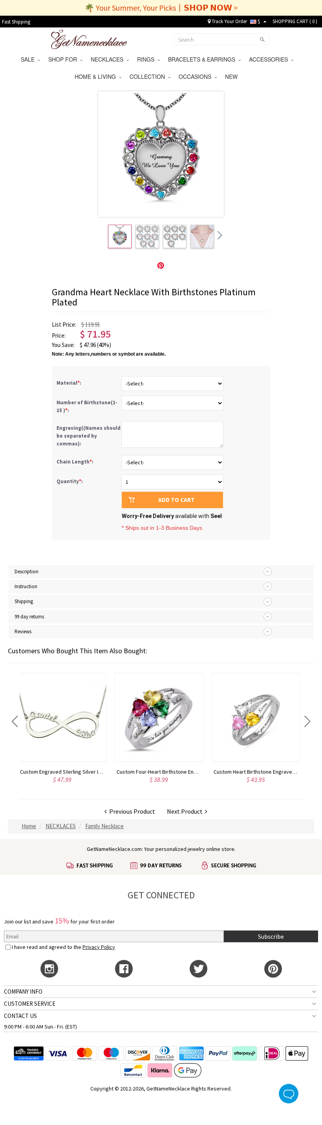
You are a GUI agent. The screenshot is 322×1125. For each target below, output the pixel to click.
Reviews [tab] (23, 631)
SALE (29, 59)
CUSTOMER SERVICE (29, 1003)
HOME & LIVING (97, 76)
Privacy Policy (98, 947)
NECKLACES (108, 59)
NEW (232, 76)
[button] (15, 721)
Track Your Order (228, 21)
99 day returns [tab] (29, 616)
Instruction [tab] (26, 586)
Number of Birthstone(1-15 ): (87, 406)
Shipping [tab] (24, 601)
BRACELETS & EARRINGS (203, 59)
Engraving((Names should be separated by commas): (89, 436)
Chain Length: (76, 461)
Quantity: (70, 481)
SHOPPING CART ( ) (295, 21)
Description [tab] (26, 571)
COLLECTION (149, 76)
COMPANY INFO (23, 991)
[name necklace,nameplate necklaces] (89, 38)
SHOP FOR (64, 59)
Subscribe (271, 936)
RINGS (147, 59)
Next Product (186, 811)
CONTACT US (20, 1016)
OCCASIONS (196, 76)
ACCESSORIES (270, 59)
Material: (69, 383)
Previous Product (131, 811)
